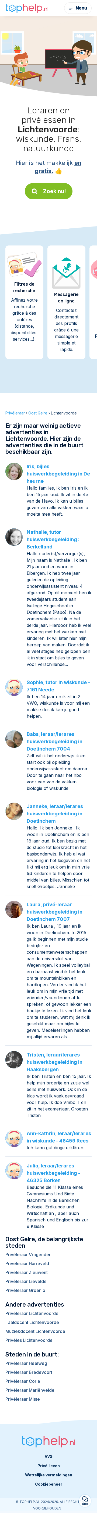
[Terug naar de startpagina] (26, 8)
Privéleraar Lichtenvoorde (31, 1313)
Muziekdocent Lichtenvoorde (35, 1331)
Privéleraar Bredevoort (28, 1372)
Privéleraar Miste (22, 1399)
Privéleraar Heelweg (26, 1363)
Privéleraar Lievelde (26, 1281)
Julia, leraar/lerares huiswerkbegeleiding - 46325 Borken (53, 1173)
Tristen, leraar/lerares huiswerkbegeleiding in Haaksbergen (54, 1062)
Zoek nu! (54, 191)
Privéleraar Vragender (28, 1254)
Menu (81, 8)
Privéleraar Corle (22, 1381)
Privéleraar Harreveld (27, 1263)
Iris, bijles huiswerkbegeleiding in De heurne (58, 474)
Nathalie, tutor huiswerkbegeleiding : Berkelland (53, 539)
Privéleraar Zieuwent (26, 1272)
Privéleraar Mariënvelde (29, 1390)
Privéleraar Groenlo (25, 1290)
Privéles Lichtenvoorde (29, 1340)
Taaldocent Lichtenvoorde (32, 1322)
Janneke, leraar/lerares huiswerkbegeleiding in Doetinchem (55, 813)
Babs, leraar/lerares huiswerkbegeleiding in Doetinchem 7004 (54, 741)
